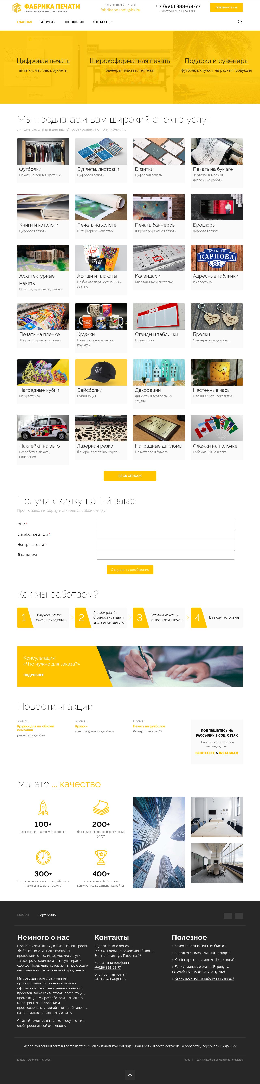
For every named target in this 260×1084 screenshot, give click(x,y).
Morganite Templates (231, 1059)
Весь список (130, 476)
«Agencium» (34, 1059)
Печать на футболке (149, 726)
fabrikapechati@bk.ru (120, 10)
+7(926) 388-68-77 (107, 967)
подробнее (33, 675)
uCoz (187, 1059)
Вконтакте (205, 753)
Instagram (228, 753)
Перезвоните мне (227, 7)
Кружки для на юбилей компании (35, 728)
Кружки (81, 726)
